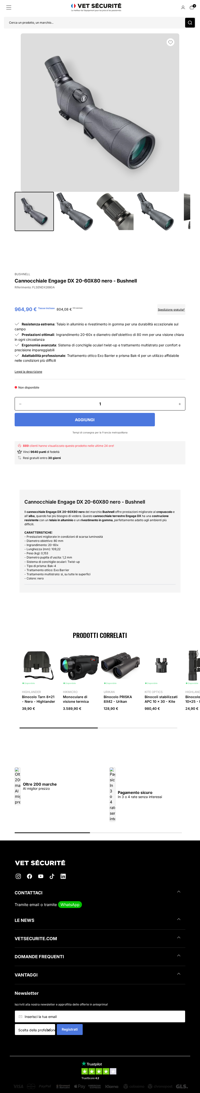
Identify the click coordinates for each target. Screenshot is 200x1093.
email (34, 904)
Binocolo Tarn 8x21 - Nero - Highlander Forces (38, 701)
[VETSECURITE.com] (100, 863)
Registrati (70, 1029)
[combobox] (36, 1029)
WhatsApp (70, 904)
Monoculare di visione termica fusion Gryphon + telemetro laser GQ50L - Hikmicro (78, 706)
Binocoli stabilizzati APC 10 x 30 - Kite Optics (161, 701)
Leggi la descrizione (28, 371)
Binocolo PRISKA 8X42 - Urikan (118, 699)
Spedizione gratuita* (171, 309)
